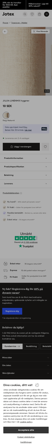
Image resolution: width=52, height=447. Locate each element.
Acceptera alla (26, 430)
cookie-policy (26, 422)
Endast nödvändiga (26, 437)
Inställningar (26, 442)
